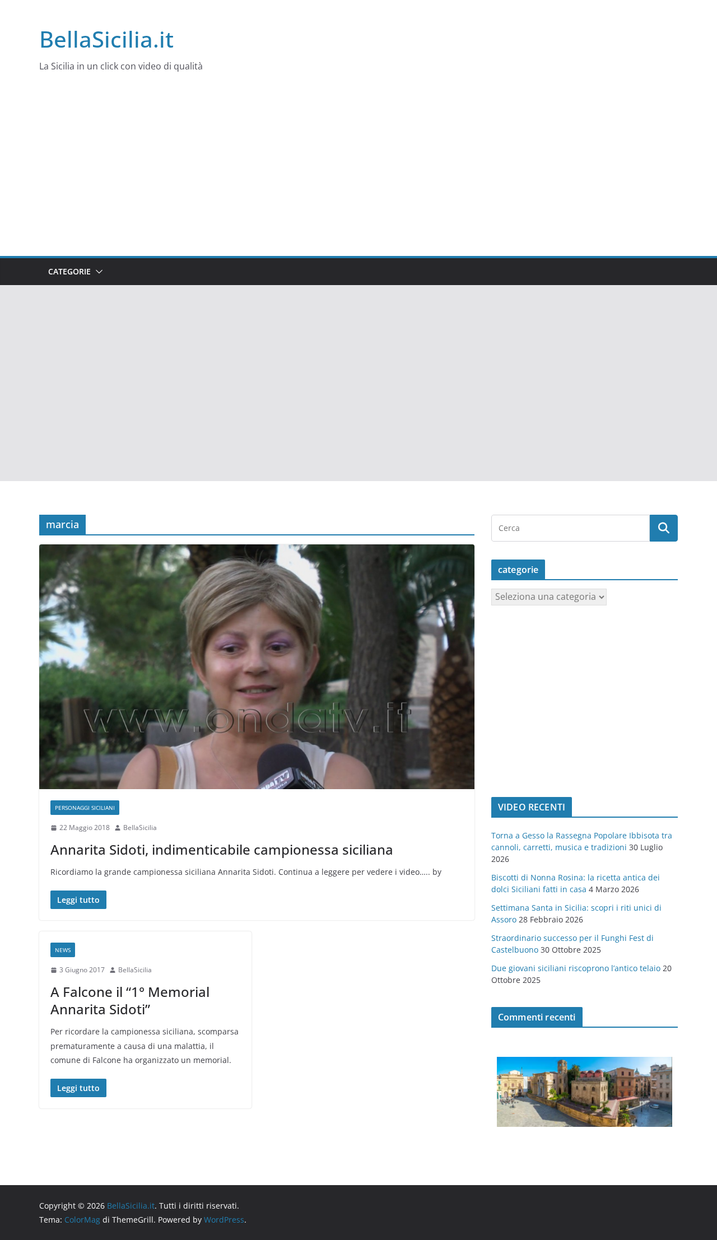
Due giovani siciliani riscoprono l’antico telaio (575, 968)
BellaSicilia (140, 827)
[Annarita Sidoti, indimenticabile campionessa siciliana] (256, 666)
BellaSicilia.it (106, 39)
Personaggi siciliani (85, 808)
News (63, 950)
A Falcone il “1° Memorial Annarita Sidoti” (129, 1000)
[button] (97, 271)
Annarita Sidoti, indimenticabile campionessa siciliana (221, 849)
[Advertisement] (358, 172)
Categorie (69, 271)
